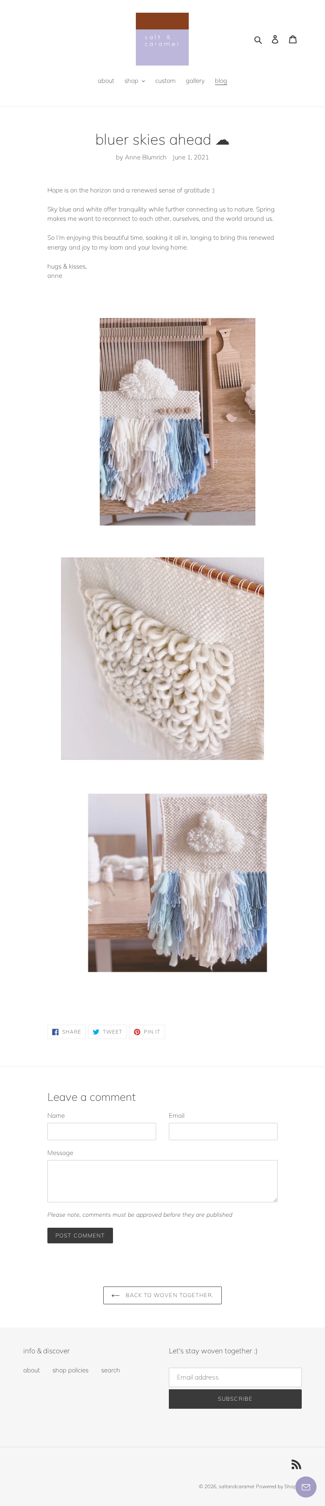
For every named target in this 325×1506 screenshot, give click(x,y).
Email (177, 1115)
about (31, 1370)
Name (56, 1115)
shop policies (70, 1370)
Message (60, 1153)
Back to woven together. (169, 1295)
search (110, 1370)
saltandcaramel (236, 1486)
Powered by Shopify (279, 1486)
